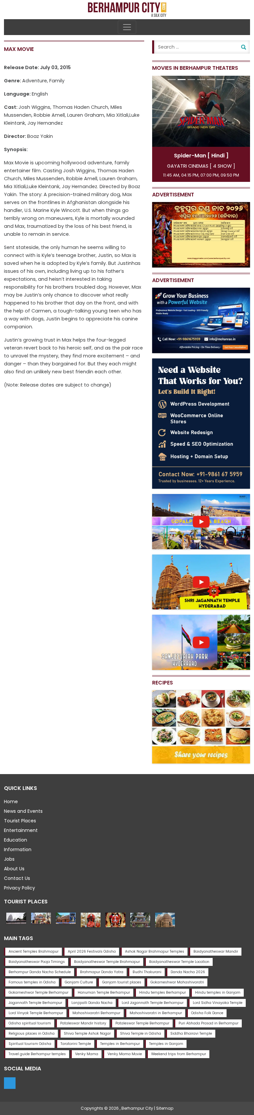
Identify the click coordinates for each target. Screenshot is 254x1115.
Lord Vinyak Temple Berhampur (36, 1013)
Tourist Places (20, 820)
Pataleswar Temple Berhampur (142, 1023)
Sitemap (164, 1108)
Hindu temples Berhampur (162, 992)
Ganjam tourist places (121, 982)
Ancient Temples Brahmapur (34, 951)
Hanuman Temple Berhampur (104, 992)
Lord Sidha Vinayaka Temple (217, 1002)
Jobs (9, 859)
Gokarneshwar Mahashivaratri (177, 982)
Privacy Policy (19, 888)
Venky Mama (86, 1054)
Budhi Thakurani (147, 972)
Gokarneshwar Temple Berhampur (38, 992)
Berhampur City (137, 1108)
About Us (14, 868)
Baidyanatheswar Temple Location (179, 961)
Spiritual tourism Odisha (30, 1043)
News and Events (23, 811)
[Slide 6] (221, 79)
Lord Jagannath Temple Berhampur (153, 1002)
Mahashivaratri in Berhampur (156, 1013)
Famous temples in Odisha (32, 982)
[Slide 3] (191, 79)
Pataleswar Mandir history (83, 1023)
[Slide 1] (172, 79)
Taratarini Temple (76, 1043)
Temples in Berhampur (120, 1043)
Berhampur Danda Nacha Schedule (40, 972)
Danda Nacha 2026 (188, 972)
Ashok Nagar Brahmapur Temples (154, 951)
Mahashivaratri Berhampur (96, 1013)
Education (15, 840)
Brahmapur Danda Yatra (101, 972)
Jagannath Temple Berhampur (35, 1002)
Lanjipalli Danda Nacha (91, 1002)
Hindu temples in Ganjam (217, 992)
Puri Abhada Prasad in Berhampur (208, 1023)
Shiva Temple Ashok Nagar (87, 1033)
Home (11, 801)
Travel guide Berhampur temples (37, 1054)
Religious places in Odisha (32, 1033)
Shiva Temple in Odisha (140, 1033)
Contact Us (17, 878)
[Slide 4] (201, 79)
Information (17, 849)
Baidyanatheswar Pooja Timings (37, 961)
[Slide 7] (230, 79)
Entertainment (21, 830)
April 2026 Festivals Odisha (92, 951)
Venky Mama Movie (124, 1054)
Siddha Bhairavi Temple (191, 1033)
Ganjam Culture (79, 982)
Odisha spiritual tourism (30, 1023)
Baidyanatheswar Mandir (215, 951)
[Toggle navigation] (127, 27)
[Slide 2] (182, 79)
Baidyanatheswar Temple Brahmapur (107, 961)
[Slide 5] (211, 79)
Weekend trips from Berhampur (178, 1054)
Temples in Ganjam (166, 1043)
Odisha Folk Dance (207, 1013)
